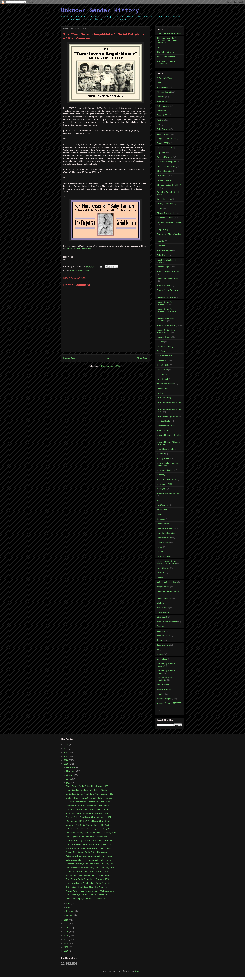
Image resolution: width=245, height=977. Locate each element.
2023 (66, 748)
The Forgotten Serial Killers (79, 249)
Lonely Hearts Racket (166, 425)
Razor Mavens (163, 556)
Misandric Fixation (165, 470)
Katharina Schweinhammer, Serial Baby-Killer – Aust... (90, 856)
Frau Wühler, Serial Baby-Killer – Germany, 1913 (87, 879)
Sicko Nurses (163, 607)
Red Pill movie (163, 568)
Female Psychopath (166, 297)
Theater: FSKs (163, 635)
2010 (66, 951)
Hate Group (162, 374)
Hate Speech (162, 379)
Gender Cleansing (165, 346)
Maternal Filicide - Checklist (169, 435)
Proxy (159, 547)
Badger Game (163, 134)
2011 (66, 947)
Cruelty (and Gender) (166, 204)
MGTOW (161, 454)
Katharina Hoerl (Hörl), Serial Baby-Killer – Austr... (88, 805)
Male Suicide (162, 430)
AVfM (159, 124)
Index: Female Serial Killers (169, 33)
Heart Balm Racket (165, 383)
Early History (162, 229)
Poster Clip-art (163, 542)
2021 (66, 756)
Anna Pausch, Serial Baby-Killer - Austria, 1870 (87, 809)
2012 (66, 943)
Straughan (161, 626)
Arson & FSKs (163, 115)
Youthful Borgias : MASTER (169, 703)
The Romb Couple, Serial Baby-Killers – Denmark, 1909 (91, 833)
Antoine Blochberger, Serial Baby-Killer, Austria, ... (88, 852)
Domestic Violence (165, 218)
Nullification (162, 510)
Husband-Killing (164, 398)
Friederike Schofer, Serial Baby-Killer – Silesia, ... (88, 790)
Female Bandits (164, 285)
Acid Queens (162, 87)
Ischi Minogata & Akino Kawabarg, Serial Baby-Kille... (89, 829)
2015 (66, 931)
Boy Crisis (161, 152)
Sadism (160, 577)
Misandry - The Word (166, 479)
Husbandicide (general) (167, 416)
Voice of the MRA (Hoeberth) (164, 678)
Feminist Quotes (164, 337)
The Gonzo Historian (166, 57)
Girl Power (161, 351)
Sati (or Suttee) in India (167, 582)
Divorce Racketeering (166, 213)
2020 (66, 760)
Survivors (161, 631)
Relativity (161, 572)
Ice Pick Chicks (163, 421)
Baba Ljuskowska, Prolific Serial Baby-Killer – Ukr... (88, 860)
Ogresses (161, 519)
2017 (66, 924)
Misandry (161, 475)
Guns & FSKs (163, 365)
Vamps (160, 654)
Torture (160, 640)
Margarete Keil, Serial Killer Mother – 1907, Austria (88, 825)
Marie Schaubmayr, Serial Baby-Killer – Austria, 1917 (89, 794)
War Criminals (163, 684)
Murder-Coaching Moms (168, 493)
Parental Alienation (165, 528)
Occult (159, 514)
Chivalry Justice (164, 180)
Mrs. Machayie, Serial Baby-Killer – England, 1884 (88, 848)
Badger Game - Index (166, 138)
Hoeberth (161, 393)
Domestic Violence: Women (169, 222)
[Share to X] (111, 266)
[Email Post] (101, 266)
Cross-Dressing (164, 199)
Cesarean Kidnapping (166, 162)
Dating (160, 208)
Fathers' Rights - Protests (168, 271)
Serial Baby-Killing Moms (168, 591)
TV (158, 649)
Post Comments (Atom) (111, 366)
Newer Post (69, 358)
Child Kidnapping (164, 171)
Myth (159, 500)
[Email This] (106, 266)
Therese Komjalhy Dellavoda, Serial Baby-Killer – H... (89, 840)
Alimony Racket (164, 92)
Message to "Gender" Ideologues (166, 62)
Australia (161, 120)
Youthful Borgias (164, 698)
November (71, 771)
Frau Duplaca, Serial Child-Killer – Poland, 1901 (87, 836)
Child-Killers (162, 176)
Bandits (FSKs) (163, 143)
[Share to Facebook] (114, 266)
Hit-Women (162, 388)
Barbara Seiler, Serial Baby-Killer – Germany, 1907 (88, 817)
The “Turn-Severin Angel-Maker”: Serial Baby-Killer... (89, 883)
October (70, 775)
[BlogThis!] (108, 266)
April (68, 903)
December (71, 767)
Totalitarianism (163, 645)
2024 (66, 744)
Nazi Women (162, 505)
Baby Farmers (163, 129)
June (68, 779)
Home (106, 358)
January (70, 915)
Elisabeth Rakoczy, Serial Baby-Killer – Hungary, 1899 (90, 864)
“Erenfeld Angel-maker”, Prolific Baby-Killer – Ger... (88, 802)
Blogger (137, 971)
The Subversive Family (167, 52)
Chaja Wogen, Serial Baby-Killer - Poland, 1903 (87, 786)
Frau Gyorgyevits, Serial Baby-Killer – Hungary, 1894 (89, 844)
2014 (66, 935)
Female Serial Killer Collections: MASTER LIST (169, 310)
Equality (160, 241)
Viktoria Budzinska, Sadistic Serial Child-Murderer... (89, 875)
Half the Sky (162, 370)
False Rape (162, 255)
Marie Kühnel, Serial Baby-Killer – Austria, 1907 (87, 871)
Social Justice (163, 612)
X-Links (160, 694)
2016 (66, 928)
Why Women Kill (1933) (167, 689)
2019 (66, 764)
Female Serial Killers (79, 270)
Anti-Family (162, 101)
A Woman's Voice (164, 78)
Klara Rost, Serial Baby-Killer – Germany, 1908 (87, 813)
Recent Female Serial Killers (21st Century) (166, 562)
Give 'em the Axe (164, 356)
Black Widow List (164, 148)
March (69, 907)
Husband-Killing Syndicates (169, 402)
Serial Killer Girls (164, 598)
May (68, 783)
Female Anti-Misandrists (167, 278)
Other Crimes (163, 524)
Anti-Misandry (163, 106)
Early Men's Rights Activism (169, 234)
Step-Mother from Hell (167, 621)
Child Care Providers (166, 166)
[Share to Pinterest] (117, 266)
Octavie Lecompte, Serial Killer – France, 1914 (87, 898)
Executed (161, 246)
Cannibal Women (164, 157)
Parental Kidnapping (166, 533)
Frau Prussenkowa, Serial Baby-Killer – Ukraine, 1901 (90, 867)
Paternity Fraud (164, 537)
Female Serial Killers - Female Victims (167, 331)
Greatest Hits (163, 360)
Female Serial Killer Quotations (165, 319)
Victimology (162, 659)
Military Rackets (164, 458)
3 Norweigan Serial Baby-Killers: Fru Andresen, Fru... (89, 887)
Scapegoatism (163, 586)
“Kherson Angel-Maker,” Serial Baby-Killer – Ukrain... (89, 821)
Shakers (160, 603)
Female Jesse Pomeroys (168, 290)
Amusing (161, 96)
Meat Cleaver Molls (165, 449)
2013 (66, 939)
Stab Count (162, 617)
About (159, 82)
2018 (66, 920)
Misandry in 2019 (164, 484)
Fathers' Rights (163, 267)
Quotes (160, 551)
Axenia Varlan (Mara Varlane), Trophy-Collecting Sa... (90, 891)
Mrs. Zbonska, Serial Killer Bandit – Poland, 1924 (88, 895)
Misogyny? (161, 489)
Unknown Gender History (100, 10)
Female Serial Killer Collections (165, 303)
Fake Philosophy (164, 250)
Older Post (142, 358)
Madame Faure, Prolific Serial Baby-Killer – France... (89, 798)
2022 (66, 752)
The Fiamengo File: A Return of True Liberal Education (167, 40)
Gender (160, 342)
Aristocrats (161, 110)
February (70, 911)
